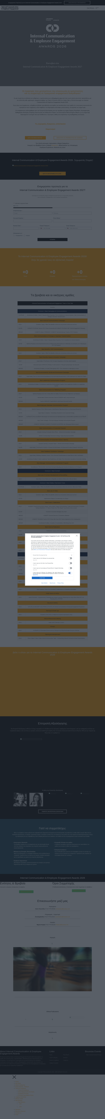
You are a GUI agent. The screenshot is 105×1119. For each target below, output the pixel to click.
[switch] (70, 558)
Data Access (52, 583)
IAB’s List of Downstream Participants (42, 549)
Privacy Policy (61, 583)
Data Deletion (44, 583)
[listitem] (52, 555)
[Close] (77, 536)
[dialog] (52, 559)
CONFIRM (42, 577)
